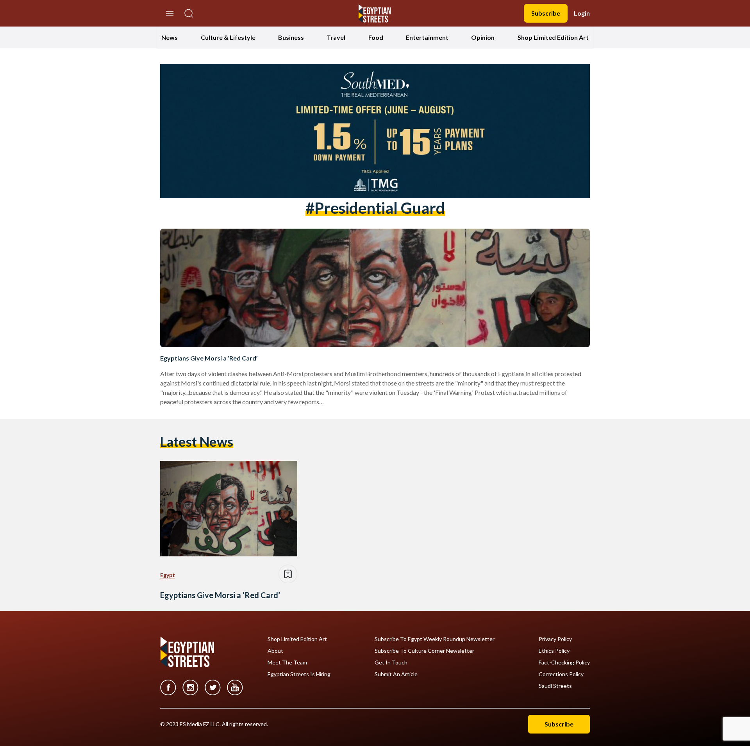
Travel (336, 37)
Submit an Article (396, 674)
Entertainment (427, 37)
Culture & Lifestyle (228, 37)
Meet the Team (287, 662)
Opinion (483, 37)
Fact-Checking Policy (564, 662)
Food (375, 37)
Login (582, 13)
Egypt (167, 575)
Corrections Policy (561, 674)
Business (291, 37)
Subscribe (545, 13)
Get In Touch (391, 662)
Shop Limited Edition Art (553, 37)
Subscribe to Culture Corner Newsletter (424, 651)
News (169, 37)
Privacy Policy (555, 639)
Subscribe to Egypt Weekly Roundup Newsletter (435, 639)
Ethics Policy (554, 651)
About (275, 651)
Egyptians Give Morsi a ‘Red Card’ (209, 358)
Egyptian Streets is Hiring (299, 674)
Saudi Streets (555, 686)
